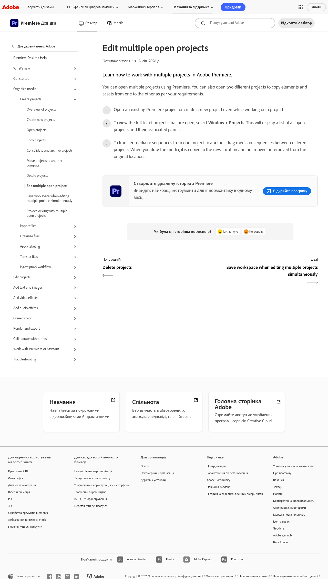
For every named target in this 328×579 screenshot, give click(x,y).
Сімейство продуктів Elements (28, 513)
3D (10, 506)
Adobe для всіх (282, 535)
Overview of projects (41, 109)
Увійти (316, 7)
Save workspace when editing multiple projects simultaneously (49, 198)
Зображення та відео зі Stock (27, 520)
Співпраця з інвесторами (289, 507)
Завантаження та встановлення (227, 473)
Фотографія (15, 478)
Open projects (36, 130)
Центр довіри (282, 521)
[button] (300, 7)
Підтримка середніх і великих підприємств (232, 494)
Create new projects (41, 119)
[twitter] (67, 576)
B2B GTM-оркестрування (90, 499)
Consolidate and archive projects (50, 150)
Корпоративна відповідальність (293, 501)
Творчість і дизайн (40, 7)
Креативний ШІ (18, 471)
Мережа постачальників (289, 514)
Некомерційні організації (157, 473)
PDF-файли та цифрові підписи (91, 7)
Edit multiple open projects (47, 186)
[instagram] (58, 576)
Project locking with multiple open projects (47, 213)
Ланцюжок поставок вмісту (92, 478)
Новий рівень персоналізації (93, 471)
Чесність (278, 528)
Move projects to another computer (44, 163)
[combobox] (235, 23)
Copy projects (36, 140)
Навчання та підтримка (190, 7)
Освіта (145, 466)
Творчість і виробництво (90, 492)
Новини (278, 494)
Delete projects (37, 175)
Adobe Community (218, 480)
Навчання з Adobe (218, 487)
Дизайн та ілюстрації (22, 485)
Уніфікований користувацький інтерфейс (99, 485)
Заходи (277, 487)
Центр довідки (216, 466)
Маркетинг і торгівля (143, 7)
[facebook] (49, 576)
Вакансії (278, 480)
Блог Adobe (280, 542)
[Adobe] (10, 7)
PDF (10, 499)
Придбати (233, 7)
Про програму (282, 473)
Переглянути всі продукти (25, 526)
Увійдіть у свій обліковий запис (294, 466)
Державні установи (153, 480)
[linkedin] (76, 576)
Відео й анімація (19, 492)
